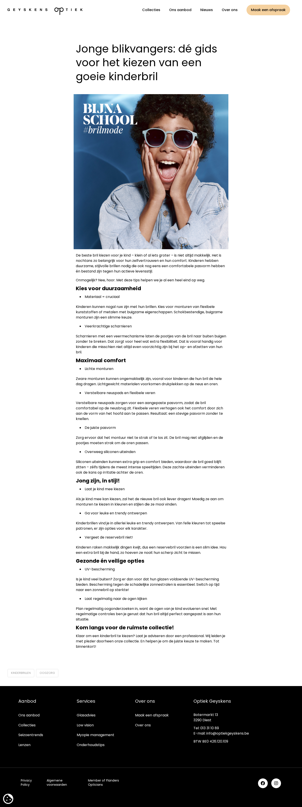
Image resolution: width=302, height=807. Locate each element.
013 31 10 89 (209, 728)
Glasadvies (86, 715)
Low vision (85, 725)
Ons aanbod (29, 715)
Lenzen (24, 744)
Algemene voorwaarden (57, 782)
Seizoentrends (30, 734)
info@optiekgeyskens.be (227, 733)
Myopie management (95, 734)
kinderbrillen (21, 673)
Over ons (143, 725)
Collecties (27, 725)
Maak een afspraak (152, 715)
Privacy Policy (26, 782)
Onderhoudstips (91, 744)
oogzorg (47, 673)
